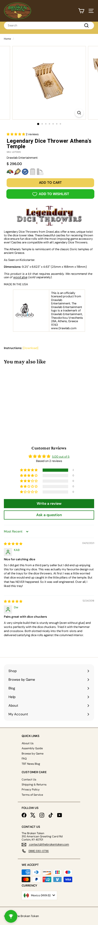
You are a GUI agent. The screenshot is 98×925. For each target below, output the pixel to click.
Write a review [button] (49, 503)
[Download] (30, 348)
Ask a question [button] (49, 514)
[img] (13, 544)
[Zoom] (79, 113)
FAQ (24, 758)
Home (7, 38)
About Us (28, 743)
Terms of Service (32, 795)
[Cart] (81, 11)
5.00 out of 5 (61, 457)
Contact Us (29, 779)
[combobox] (49, 25)
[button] (16, 134)
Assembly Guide (32, 748)
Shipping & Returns (34, 784)
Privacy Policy (31, 789)
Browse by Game (33, 753)
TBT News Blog (31, 764)
